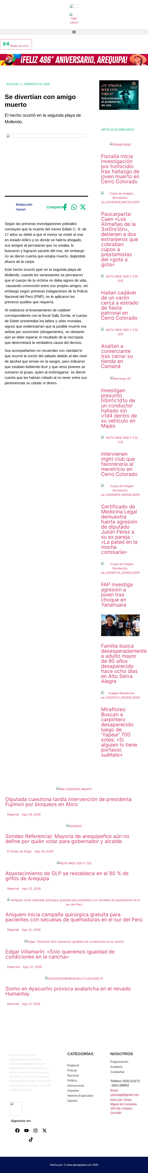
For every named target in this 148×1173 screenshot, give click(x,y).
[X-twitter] (44, 1130)
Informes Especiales (80, 1095)
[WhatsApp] (74, 207)
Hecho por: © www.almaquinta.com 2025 (74, 1164)
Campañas (117, 1071)
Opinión (72, 1100)
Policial (12, 84)
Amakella (116, 1066)
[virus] (119, 109)
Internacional (75, 1085)
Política (72, 1080)
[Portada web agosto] (74, 64)
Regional (73, 1065)
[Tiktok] (30, 1139)
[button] (74, 32)
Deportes (73, 1090)
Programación (119, 1061)
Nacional (73, 1075)
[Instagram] (35, 1130)
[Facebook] (65, 207)
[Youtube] (26, 1130)
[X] (83, 207)
